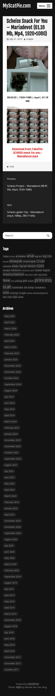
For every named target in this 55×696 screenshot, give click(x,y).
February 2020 (12, 570)
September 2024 (13, 384)
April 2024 (9, 415)
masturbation (13, 274)
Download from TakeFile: (27, 149)
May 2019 (9, 601)
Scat (12, 166)
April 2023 (9, 489)
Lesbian (38, 270)
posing (18, 280)
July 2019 (9, 589)
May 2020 (9, 558)
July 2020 (9, 545)
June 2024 (9, 402)
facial (23, 266)
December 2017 (12, 657)
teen (5, 297)
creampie (29, 261)
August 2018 (11, 626)
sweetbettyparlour (40, 293)
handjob (7, 270)
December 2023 (12, 440)
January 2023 (11, 508)
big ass (38, 256)
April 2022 (9, 514)
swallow (30, 293)
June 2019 (9, 595)
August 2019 (11, 582)
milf (35, 274)
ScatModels (17, 287)
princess (43, 280)
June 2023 (9, 477)
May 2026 (9, 316)
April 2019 (9, 607)
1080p (6, 256)
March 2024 (10, 421)
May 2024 (9, 409)
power (31, 281)
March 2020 (10, 564)
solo (6, 292)
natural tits (42, 274)
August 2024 (11, 390)
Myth (18, 687)
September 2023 (13, 458)
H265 (40, 266)
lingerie (46, 270)
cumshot (7, 266)
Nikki (6, 280)
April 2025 (9, 340)
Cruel (40, 261)
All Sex (12, 256)
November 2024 (13, 371)
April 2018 (9, 651)
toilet (10, 297)
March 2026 (10, 328)
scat (7, 287)
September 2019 (13, 576)
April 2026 (9, 322)
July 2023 (9, 471)
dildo (15, 266)
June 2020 (9, 551)
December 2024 (12, 365)
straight (22, 293)
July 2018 (9, 632)
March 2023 (10, 496)
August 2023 (11, 464)
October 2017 (11, 669)
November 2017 (13, 663)
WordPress (33, 684)
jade (32, 270)
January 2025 (11, 359)
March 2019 (10, 613)
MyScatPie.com (17, 6)
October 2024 (11, 378)
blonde (6, 261)
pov (25, 280)
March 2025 (10, 347)
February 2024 (12, 427)
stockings (14, 293)
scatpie (29, 39)
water (21, 297)
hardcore (16, 270)
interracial (25, 270)
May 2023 (9, 483)
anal (30, 255)
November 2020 (13, 527)
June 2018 (9, 638)
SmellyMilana (40, 287)
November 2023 (13, 446)
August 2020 (11, 539)
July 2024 (9, 396)
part (13, 281)
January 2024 (11, 433)
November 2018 (13, 620)
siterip (31, 287)
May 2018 (9, 644)
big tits (47, 256)
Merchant (29, 275)
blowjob (15, 261)
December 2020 (12, 520)
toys (15, 296)
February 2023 (12, 502)
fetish (31, 266)
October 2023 (11, 452)
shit (25, 287)
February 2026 (12, 334)
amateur (21, 256)
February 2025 (12, 353)
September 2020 (13, 533)
